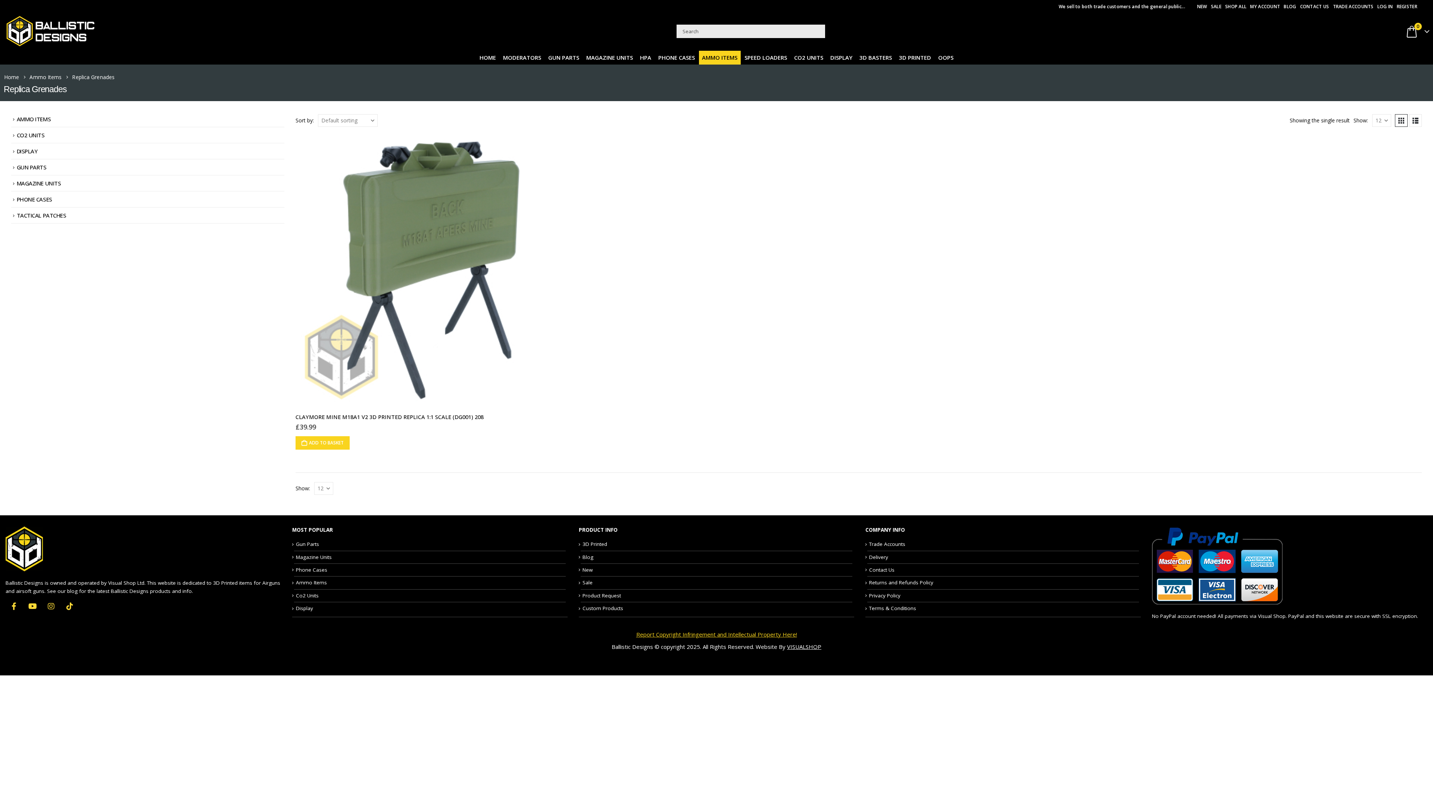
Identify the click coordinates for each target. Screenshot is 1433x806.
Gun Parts (563, 57)
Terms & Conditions (892, 608)
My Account (1265, 6)
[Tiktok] (69, 606)
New (1202, 6)
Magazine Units (609, 57)
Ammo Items (719, 57)
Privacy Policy (884, 595)
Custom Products (603, 608)
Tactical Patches (41, 215)
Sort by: (305, 120)
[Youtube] (32, 606)
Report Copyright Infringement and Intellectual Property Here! (716, 634)
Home (488, 57)
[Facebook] (14, 606)
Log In (1385, 6)
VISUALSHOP (804, 646)
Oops (945, 57)
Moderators (522, 57)
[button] (1401, 120)
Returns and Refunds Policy (901, 582)
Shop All (1235, 6)
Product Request (602, 595)
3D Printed (915, 57)
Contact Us (1314, 6)
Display (841, 57)
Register (1407, 6)
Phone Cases (676, 57)
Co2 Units (808, 57)
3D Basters (875, 57)
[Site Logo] (50, 31)
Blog (1290, 6)
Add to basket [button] (326, 443)
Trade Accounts (1353, 6)
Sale (1216, 6)
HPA (645, 57)
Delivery (878, 557)
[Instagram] (51, 606)
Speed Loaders (765, 57)
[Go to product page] (432, 270)
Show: (1361, 120)
